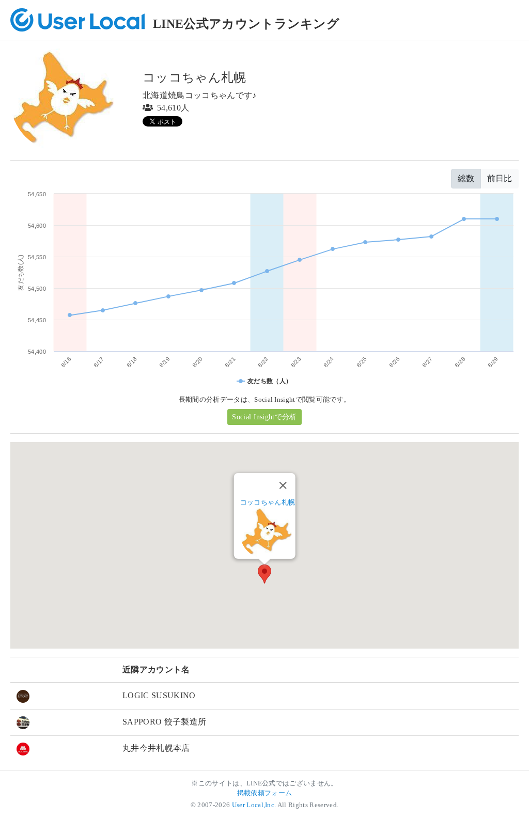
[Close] (282, 485)
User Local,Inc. (254, 805)
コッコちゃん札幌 (267, 502)
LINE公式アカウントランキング (246, 23)
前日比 (499, 178)
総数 (466, 178)
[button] (264, 574)
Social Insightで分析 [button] (264, 417)
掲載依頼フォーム (264, 793)
